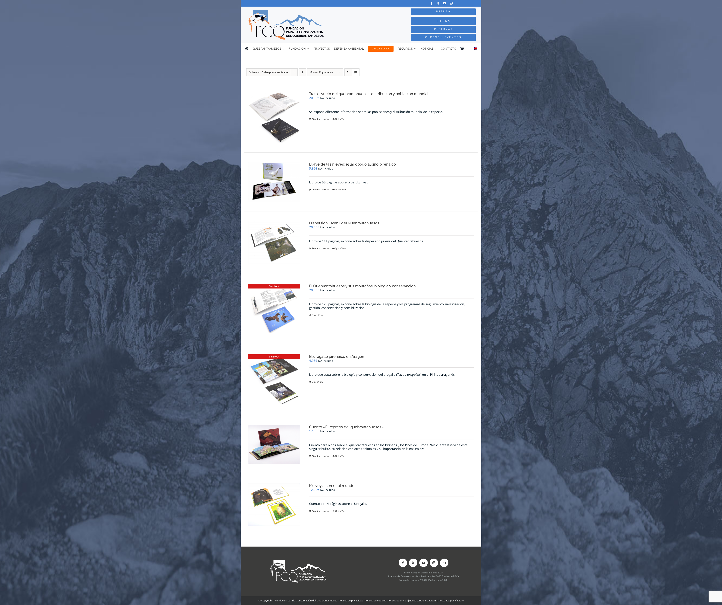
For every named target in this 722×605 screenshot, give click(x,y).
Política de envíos (398, 600)
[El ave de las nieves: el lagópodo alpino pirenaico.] (274, 182)
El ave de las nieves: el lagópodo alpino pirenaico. (353, 164)
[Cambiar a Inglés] (475, 48)
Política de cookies (375, 600)
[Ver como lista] (355, 72)
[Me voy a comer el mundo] (274, 504)
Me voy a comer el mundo (331, 485)
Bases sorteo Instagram (422, 600)
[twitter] (438, 3)
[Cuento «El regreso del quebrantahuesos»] (274, 445)
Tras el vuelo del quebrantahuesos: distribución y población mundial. (369, 94)
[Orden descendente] (302, 72)
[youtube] (444, 3)
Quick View (340, 119)
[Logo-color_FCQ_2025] (286, 12)
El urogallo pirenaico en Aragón (336, 356)
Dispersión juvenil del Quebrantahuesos (344, 223)
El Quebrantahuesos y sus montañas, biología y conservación (362, 286)
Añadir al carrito (320, 119)
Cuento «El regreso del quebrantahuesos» (346, 427)
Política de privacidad (351, 600)
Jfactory (459, 600)
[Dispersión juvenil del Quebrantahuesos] (274, 243)
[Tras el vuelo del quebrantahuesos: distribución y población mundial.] (274, 117)
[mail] (444, 563)
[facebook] (431, 3)
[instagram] (451, 3)
